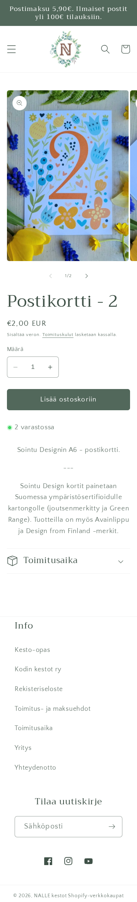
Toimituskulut (57, 334)
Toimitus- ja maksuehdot (53, 709)
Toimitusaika (34, 728)
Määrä (15, 349)
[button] (11, 49)
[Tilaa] (112, 826)
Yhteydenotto (35, 767)
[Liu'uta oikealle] (87, 276)
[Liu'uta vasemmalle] (50, 276)
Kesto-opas (32, 650)
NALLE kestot (50, 896)
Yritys (23, 748)
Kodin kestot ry (38, 669)
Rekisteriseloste (39, 689)
